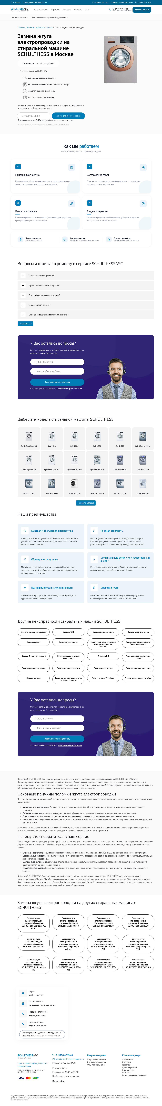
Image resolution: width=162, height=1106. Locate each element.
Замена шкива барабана (103, 678)
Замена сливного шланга (33, 668)
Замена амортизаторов (138, 632)
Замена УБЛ (103, 656)
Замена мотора (33, 678)
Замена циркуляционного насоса (138, 657)
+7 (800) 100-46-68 (37, 1025)
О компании (127, 1059)
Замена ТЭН (68, 632)
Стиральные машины (96, 1059)
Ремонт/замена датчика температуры (68, 657)
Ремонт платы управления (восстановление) (138, 643)
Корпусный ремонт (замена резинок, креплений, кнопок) (103, 644)
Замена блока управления (34, 656)
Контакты (78, 10)
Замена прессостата (103, 668)
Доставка (67, 10)
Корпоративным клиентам (134, 1075)
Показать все (25, 323)
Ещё (87, 10)
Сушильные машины (96, 1062)
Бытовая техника (19, 18)
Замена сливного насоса (68, 668)
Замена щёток (33, 642)
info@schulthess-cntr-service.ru (70, 1059)
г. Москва (17, 2)
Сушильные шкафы (96, 1065)
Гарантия (55, 10)
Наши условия (24, 1066)
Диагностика (128, 1070)
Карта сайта (58, 1081)
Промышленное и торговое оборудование (49, 18)
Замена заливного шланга (138, 668)
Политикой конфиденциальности (57, 125)
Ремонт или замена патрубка (138, 678)
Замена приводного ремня (33, 632)
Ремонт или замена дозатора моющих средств (68, 679)
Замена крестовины (68, 642)
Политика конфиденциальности (32, 1063)
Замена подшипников (103, 632)
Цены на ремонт (41, 10)
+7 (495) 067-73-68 (144, 2)
